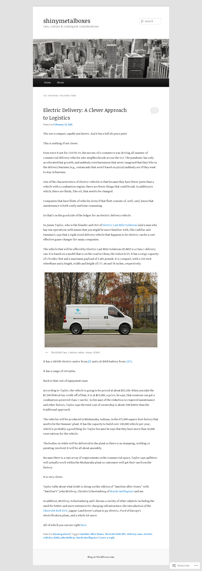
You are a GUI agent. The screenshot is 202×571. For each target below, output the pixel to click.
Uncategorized (61, 534)
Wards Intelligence (122, 491)
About (60, 82)
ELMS (56, 537)
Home (47, 82)
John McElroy (68, 537)
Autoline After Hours (92, 534)
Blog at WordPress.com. (101, 557)
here (83, 525)
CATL (129, 361)
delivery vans (134, 534)
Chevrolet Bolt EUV (55, 510)
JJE (89, 361)
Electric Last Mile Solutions (119, 225)
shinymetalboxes (66, 21)
